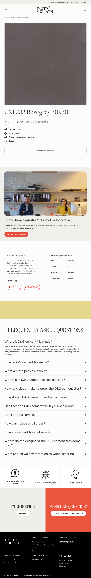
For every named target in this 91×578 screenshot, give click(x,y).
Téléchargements (10, 563)
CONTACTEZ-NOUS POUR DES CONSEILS (68, 513)
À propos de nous (38, 542)
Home (6, 17)
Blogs (34, 551)
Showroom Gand (37, 559)
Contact (84, 2)
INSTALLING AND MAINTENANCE (32, 287)
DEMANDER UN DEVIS (45, 150)
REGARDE (22, 513)
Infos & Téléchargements (59, 2)
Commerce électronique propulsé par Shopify (37, 575)
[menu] (6, 9)
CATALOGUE (15, 287)
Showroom (74, 2)
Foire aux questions (11, 560)
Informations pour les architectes (43, 545)
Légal (34, 548)
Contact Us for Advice (16, 234)
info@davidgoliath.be (66, 542)
